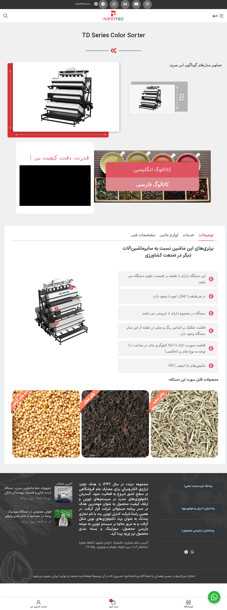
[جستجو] (5, 15)
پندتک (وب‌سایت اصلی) (198, 486)
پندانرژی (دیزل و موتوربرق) (198, 508)
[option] (183, 424)
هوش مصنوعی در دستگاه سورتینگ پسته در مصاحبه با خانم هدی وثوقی (28, 513)
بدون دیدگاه (27, 498)
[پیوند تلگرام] (103, 4)
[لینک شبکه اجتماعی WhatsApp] (114, 4)
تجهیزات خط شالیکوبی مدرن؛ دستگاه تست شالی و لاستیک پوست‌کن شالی (27, 490)
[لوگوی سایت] (113, 15)
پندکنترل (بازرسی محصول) (198, 530)
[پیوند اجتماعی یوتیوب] (136, 4)
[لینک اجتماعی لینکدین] (125, 4)
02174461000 (82, 4)
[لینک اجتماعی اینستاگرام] (147, 4)
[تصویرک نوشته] (63, 494)
